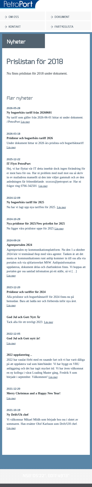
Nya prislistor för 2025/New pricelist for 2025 (36, 223)
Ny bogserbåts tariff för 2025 (25, 202)
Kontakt (15, 27)
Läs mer (25, 121)
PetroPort (20, 4)
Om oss (14, 17)
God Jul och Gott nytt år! (23, 338)
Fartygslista (64, 27)
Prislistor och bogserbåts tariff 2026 (30, 138)
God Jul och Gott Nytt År (23, 317)
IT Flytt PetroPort (19, 163)
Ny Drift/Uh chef (17, 414)
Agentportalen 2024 (19, 244)
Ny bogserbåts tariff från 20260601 (29, 112)
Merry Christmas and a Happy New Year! (34, 393)
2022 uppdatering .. (19, 354)
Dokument (62, 17)
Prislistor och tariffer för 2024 (26, 292)
